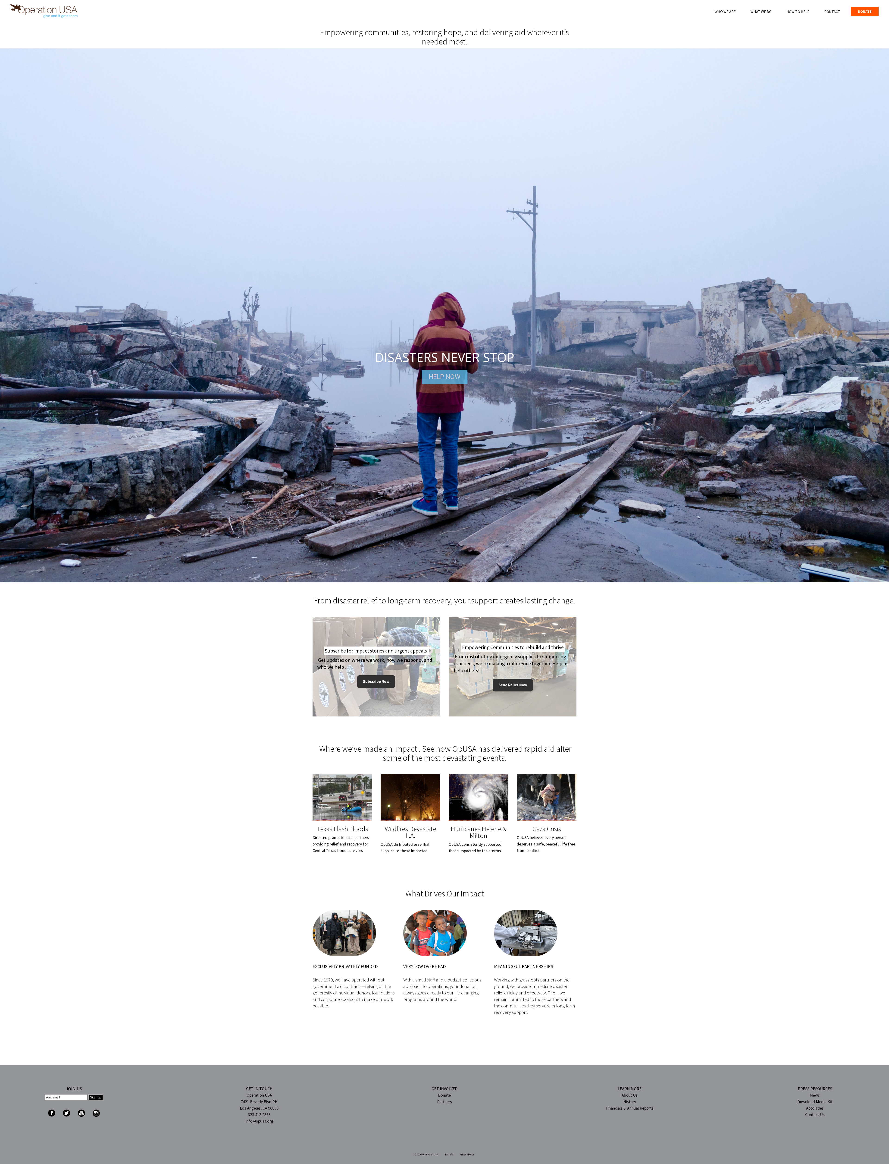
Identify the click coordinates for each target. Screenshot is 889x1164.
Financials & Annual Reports (630, 1108)
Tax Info (449, 1154)
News (815, 1095)
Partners (444, 1101)
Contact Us (815, 1114)
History (629, 1101)
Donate (865, 11)
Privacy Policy (467, 1154)
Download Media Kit (815, 1101)
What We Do (761, 11)
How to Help (798, 11)
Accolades (815, 1108)
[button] (444, 315)
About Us (630, 1095)
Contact (832, 11)
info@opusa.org (259, 1121)
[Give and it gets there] (44, 10)
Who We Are (725, 11)
